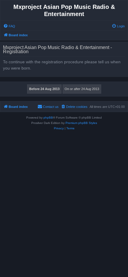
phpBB (48, 117)
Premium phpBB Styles (81, 123)
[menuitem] (9, 26)
